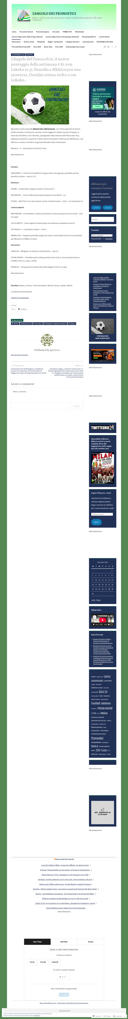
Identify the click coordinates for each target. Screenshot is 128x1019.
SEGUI (96, 522)
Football (38, 323)
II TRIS (93, 713)
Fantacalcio (16, 42)
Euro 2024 (37, 47)
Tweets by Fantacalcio (20, 298)
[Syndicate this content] (55, 859)
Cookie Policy (37, 1015)
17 (96, 585)
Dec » (98, 600)
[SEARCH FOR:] (102, 219)
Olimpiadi (41, 42)
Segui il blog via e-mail (101, 493)
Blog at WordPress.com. (48, 1003)
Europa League (94, 696)
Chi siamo (56, 32)
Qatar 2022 (48, 47)
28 (109, 589)
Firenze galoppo (104, 699)
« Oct (93, 600)
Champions (98, 684)
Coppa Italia (106, 687)
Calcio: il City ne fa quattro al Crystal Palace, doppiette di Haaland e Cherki (65, 903)
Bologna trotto (100, 676)
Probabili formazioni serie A (56, 323)
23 (93, 589)
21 (109, 585)
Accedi (107, 207)
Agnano (93, 676)
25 (99, 589)
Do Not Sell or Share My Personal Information (72, 1003)
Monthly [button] (64, 942)
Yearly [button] (90, 942)
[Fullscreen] (112, 624)
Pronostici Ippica (42, 32)
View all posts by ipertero (19, 355)
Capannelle (108, 681)
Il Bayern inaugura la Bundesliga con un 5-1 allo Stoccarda (65, 898)
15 (112, 580)
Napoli (104, 727)
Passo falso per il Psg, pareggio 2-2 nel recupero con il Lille (103, 292)
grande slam (94, 708)
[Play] (94, 624)
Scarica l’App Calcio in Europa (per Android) (62, 37)
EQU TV (103, 691)
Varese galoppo (102, 754)
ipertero (30, 55)
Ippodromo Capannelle (97, 717)
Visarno (108, 754)
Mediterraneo (102, 724)
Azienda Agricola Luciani (75, 47)
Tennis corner (29, 42)
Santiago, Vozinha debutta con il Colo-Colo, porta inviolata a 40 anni (102, 299)
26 (102, 589)
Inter (98, 713)
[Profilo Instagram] (115, 45)
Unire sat (94, 754)
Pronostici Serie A (26, 32)
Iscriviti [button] (96, 207)
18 (99, 585)
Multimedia (79, 32)
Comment (76, 406)
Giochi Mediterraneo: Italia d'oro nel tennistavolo (65, 908)
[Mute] (109, 624)
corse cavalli (94, 692)
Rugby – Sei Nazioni (55, 42)
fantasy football (95, 699)
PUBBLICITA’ (67, 32)
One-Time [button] (37, 942)
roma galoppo (96, 742)
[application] (102, 620)
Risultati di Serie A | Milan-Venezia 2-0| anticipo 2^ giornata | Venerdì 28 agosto (102, 641)
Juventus (109, 720)
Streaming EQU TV (89, 37)
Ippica (104, 712)
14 (109, 580)
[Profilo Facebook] (104, 45)
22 (112, 585)
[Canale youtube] (108, 45)
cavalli (93, 684)
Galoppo (106, 703)
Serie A (72, 323)
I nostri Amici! (104, 37)
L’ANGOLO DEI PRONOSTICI (54, 13)
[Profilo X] (112, 45)
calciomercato (88, 42)
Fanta (100, 696)
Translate (109, 238)
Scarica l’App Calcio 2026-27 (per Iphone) (27, 37)
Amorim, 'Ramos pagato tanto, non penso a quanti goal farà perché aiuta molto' (65, 889)
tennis (93, 750)
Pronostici (97, 738)
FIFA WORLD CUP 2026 (105, 42)
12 (102, 580)
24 (96, 589)
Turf (109, 750)
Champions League (97, 687)
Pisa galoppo (104, 730)
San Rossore (105, 742)
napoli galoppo (95, 730)
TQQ (98, 749)
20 (106, 585)
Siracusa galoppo (104, 746)
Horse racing (105, 708)
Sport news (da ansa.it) (65, 859)
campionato (97, 680)
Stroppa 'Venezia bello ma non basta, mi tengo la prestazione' (102, 286)
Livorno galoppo (94, 724)
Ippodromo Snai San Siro (98, 720)
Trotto (104, 750)
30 (93, 594)
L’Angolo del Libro (73, 42)
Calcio (14, 32)
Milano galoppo (96, 727)
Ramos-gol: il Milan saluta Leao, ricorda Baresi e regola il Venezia (103, 306)
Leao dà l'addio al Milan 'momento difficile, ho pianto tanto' (103, 279)
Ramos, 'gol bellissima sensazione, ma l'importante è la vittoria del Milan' (65, 894)
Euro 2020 (59, 47)
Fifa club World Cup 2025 (21, 47)
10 (96, 580)
